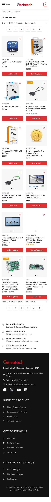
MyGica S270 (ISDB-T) (11, 106)
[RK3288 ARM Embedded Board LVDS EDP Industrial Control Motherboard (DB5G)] (36, 267)
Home (4, 12)
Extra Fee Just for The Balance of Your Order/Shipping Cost (35, 153)
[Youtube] (18, 389)
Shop (11, 12)
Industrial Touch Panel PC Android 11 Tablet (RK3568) (12, 240)
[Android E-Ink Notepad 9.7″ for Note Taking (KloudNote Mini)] (36, 222)
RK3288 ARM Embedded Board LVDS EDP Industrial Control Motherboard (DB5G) (36, 285)
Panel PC (29, 193)
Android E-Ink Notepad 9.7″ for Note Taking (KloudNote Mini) (35, 240)
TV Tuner (5, 59)
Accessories (31, 148)
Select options (36, 74)
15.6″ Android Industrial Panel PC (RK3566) (35, 196)
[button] (45, 4)
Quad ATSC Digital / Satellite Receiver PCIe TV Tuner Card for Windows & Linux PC (11, 285)
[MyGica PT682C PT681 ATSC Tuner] (12, 180)
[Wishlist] (20, 39)
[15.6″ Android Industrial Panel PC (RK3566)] (36, 180)
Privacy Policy (34, 490)
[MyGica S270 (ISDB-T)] (12, 90)
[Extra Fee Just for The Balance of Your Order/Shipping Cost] (36, 135)
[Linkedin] (25, 389)
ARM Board (30, 280)
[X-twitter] (11, 389)
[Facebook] (5, 389)
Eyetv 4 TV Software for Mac (12, 63)
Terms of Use (23, 490)
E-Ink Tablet (31, 235)
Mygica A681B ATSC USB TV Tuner (12, 152)
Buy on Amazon (36, 250)
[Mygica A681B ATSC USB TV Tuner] (12, 135)
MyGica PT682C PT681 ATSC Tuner (11, 196)
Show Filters (10, 17)
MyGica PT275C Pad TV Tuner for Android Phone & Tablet (36, 108)
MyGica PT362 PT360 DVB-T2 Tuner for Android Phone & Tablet (36, 64)
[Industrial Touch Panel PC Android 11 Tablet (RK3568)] (12, 222)
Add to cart (12, 74)
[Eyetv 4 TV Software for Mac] (12, 46)
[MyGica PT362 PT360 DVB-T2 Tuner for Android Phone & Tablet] (36, 46)
